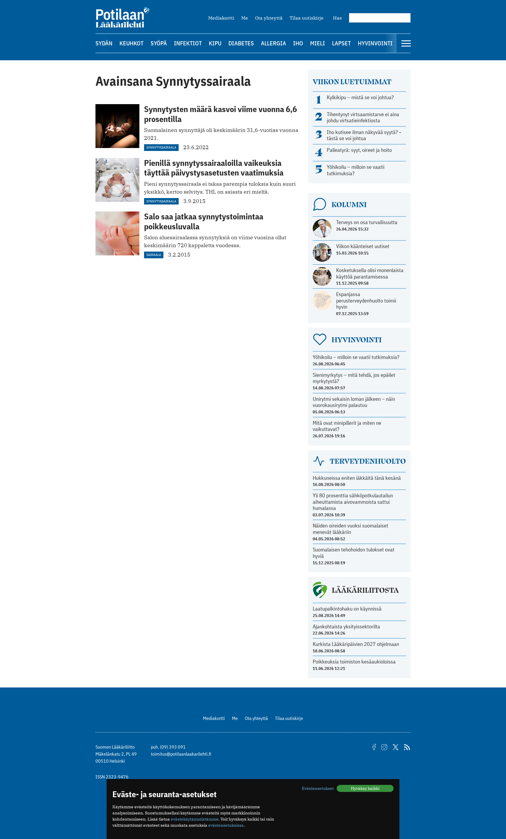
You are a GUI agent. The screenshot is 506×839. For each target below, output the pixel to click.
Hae (337, 18)
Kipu (215, 43)
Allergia (273, 43)
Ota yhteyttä (269, 18)
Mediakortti (221, 18)
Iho (298, 43)
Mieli (317, 43)
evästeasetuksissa (226, 825)
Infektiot (188, 43)
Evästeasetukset (318, 788)
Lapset (341, 43)
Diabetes (241, 43)
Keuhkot (131, 43)
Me (244, 18)
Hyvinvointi (375, 43)
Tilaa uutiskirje (307, 18)
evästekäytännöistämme (194, 819)
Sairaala (153, 254)
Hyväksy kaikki (365, 788)
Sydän (103, 43)
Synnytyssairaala (161, 147)
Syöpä (159, 43)
